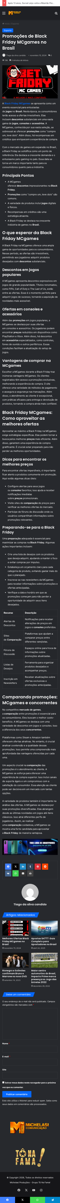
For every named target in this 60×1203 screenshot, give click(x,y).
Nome (6, 1043)
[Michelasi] (15, 13)
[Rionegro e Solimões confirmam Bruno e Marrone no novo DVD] (15, 960)
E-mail (6, 1056)
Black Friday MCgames (17, 103)
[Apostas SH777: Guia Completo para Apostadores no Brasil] (44, 928)
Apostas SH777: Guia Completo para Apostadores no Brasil (43, 941)
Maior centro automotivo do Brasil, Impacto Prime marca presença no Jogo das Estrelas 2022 (43, 976)
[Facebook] (8, 867)
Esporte (15, 23)
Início (7, 23)
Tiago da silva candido (16, 55)
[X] (15, 867)
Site (4, 1069)
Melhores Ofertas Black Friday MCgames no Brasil (15, 941)
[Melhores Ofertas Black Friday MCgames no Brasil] (15, 928)
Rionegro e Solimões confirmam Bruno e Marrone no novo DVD (14, 973)
